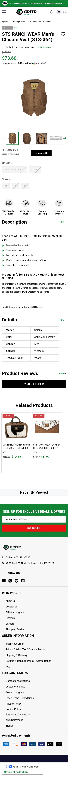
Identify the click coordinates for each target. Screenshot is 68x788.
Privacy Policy (36, 704)
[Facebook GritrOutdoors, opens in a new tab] (4, 581)
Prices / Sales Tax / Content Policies (26, 649)
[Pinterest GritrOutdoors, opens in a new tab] (17, 581)
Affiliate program (15, 612)
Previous (3, 138)
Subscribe (34, 528)
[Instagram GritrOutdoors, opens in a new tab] (10, 581)
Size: (6, 179)
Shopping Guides (15, 629)
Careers (10, 623)
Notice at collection (16, 772)
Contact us (11, 606)
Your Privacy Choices (25, 766)
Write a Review (44, 47)
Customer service (15, 686)
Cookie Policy (36, 709)
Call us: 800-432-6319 (18, 557)
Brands (9, 725)
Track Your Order (15, 643)
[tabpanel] (16, 442)
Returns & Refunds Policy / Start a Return (28, 660)
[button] (24, 63)
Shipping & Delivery (16, 655)
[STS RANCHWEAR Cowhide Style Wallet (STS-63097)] (47, 427)
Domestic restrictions (18, 680)
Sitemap (10, 618)
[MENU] (4, 12)
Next (64, 138)
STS (15, 28)
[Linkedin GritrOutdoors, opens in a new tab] (23, 581)
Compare (40, 153)
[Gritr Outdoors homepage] (28, 12)
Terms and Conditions (36, 715)
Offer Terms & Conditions (20, 698)
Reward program (15, 692)
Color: (7, 163)
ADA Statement (14, 719)
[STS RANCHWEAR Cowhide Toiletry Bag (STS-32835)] (16, 427)
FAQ (8, 666)
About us (10, 600)
